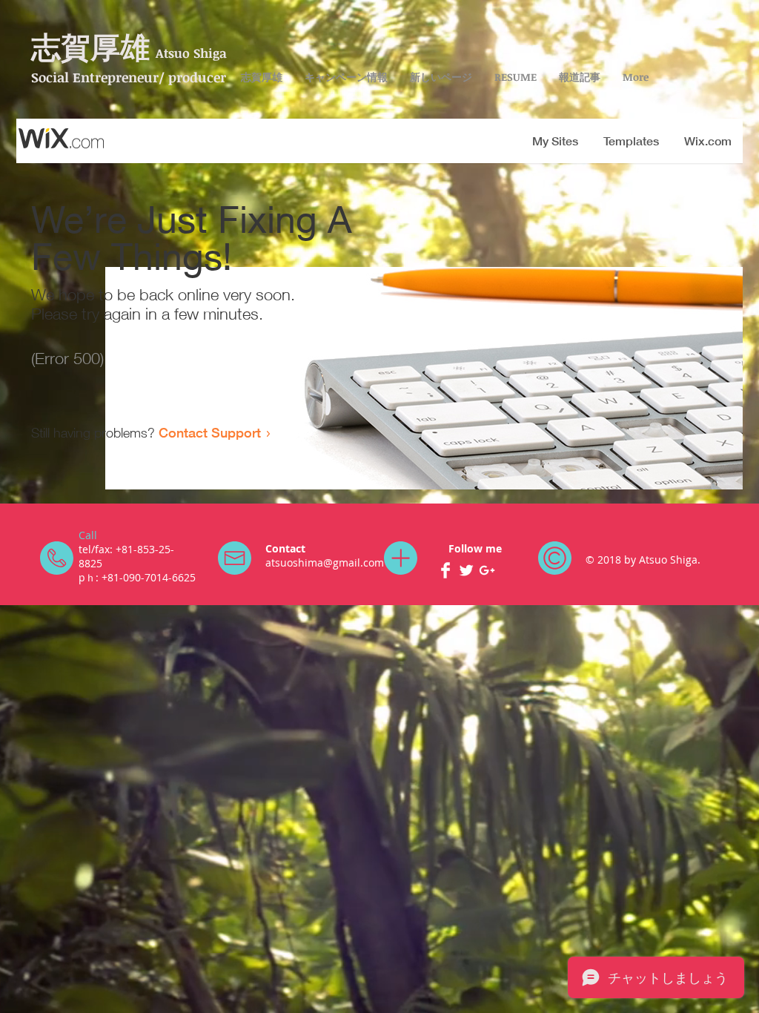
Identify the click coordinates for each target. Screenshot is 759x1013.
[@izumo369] (466, 570)
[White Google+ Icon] (487, 570)
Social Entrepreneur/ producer (128, 77)
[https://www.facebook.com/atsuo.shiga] (445, 570)
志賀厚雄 (90, 48)
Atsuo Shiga (191, 53)
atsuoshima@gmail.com (324, 562)
